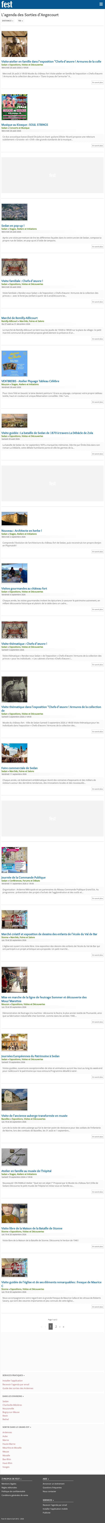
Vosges (6, 1467)
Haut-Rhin (7, 1463)
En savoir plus (97, 82)
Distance (8, 20)
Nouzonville (8, 1408)
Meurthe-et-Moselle (12, 1447)
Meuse (6, 1451)
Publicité (46, 1512)
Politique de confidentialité (13, 1491)
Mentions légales (9, 1483)
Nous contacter (49, 1491)
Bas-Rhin (7, 1459)
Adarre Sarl (11, 1519)
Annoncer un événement (53, 1483)
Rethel (6, 1419)
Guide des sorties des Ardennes (18, 1388)
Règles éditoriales (9, 1487)
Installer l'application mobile (55, 1508)
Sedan (6, 1401)
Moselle (6, 1455)
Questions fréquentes (52, 1487)
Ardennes (7, 1432)
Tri (20, 20)
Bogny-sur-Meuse (11, 1412)
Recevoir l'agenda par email (16, 1384)
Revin (5, 1415)
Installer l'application (13, 1380)
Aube (5, 1436)
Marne (6, 1440)
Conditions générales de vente (15, 1495)
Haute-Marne (9, 1444)
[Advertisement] (52, 175)
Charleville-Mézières (12, 1405)
